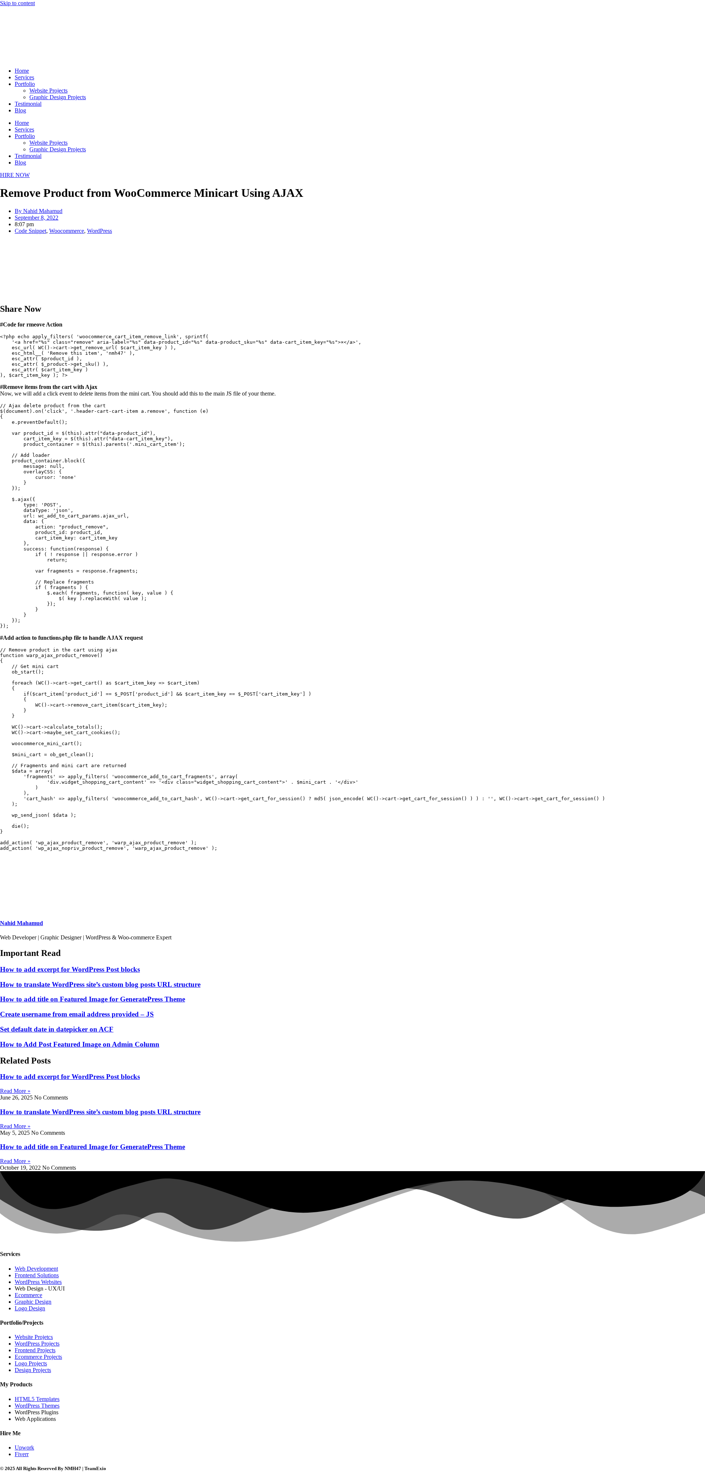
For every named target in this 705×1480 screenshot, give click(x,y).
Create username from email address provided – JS (77, 1014)
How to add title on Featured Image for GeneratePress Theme (92, 999)
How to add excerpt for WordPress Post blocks (70, 969)
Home (22, 71)
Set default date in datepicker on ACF (56, 1029)
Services (24, 77)
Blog (20, 110)
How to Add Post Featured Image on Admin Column (79, 1044)
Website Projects (48, 90)
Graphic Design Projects (57, 97)
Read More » (15, 1091)
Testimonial (28, 104)
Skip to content (17, 3)
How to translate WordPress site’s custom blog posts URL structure (100, 984)
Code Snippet (30, 231)
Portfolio (25, 84)
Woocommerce (66, 231)
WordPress (99, 231)
